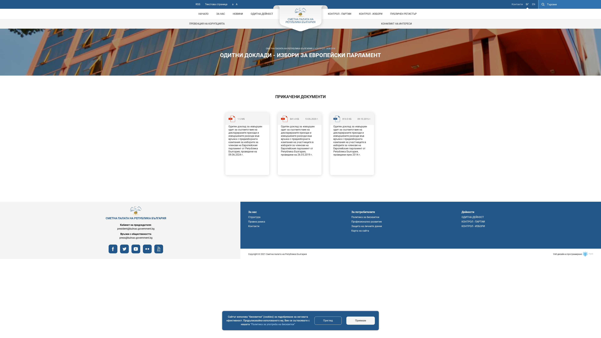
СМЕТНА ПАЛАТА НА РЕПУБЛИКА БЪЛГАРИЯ (289, 48)
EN (533, 4)
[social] (147, 252)
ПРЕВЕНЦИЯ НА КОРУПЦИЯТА (207, 23)
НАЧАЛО (203, 13)
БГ (527, 4)
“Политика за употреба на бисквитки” (272, 324)
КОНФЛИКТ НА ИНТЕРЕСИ (396, 23)
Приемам (360, 320)
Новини (238, 13)
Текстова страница (216, 4)
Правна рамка (256, 221)
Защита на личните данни (366, 226)
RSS (198, 4)
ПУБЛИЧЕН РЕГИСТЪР (403, 13)
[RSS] (158, 252)
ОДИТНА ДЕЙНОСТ (262, 13)
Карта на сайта (360, 230)
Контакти (517, 4)
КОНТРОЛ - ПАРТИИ (339, 13)
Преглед (328, 320)
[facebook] (113, 252)
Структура (254, 217)
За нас (220, 13)
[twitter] (124, 252)
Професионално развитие (366, 221)
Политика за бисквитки (365, 217)
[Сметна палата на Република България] (588, 254)
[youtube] (135, 252)
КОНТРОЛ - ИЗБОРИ (370, 13)
